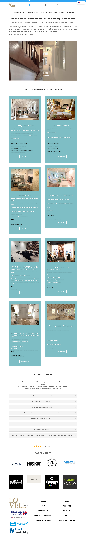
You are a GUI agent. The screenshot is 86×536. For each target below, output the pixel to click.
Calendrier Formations (64, 5)
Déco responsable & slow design (61, 326)
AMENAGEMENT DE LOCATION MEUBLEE (25, 333)
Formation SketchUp (52, 5)
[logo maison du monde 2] (16, 488)
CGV (67, 516)
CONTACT (67, 511)
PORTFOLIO (43, 506)
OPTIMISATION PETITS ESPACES (61, 195)
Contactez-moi (25, 156)
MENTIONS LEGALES (67, 520)
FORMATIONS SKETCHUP (43, 516)
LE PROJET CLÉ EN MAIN (25, 126)
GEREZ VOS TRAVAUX (61, 126)
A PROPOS (67, 506)
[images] (52, 489)
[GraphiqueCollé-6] (70, 467)
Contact (72, 5)
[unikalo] (70, 488)
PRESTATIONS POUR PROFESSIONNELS (25, 267)
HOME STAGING (25, 195)
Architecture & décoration (36, 5)
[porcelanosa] (34, 482)
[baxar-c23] (16, 471)
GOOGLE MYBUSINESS (43, 520)
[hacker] (34, 471)
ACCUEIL (43, 501)
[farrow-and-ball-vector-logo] (52, 467)
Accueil (25, 5)
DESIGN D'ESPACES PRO (61, 267)
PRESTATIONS (43, 510)
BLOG (67, 501)
